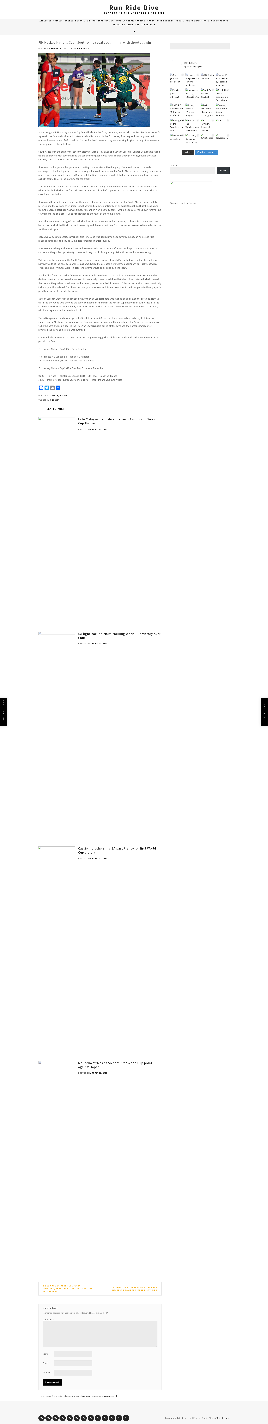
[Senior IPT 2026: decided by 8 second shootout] (223, 80)
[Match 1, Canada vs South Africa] (192, 141)
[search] (134, 31)
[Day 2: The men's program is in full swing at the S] (223, 95)
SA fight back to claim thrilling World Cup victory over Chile (119, 636)
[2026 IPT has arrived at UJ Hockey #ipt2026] (177, 110)
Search (173, 165)
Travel (180, 21)
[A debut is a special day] (177, 141)
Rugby (151, 21)
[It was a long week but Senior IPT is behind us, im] (192, 80)
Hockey (69, 21)
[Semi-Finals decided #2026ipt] (208, 95)
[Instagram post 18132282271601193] (192, 95)
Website (46, 1372)
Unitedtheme (222, 1418)
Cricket (58, 21)
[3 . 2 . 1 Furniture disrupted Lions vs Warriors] (208, 126)
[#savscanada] (223, 141)
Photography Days (197, 21)
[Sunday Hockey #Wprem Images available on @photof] (192, 110)
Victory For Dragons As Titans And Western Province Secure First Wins (134, 1288)
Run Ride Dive (134, 7)
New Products (219, 21)
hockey (55, 400)
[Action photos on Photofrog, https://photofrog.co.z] (208, 110)
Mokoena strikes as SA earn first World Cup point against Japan (115, 1065)
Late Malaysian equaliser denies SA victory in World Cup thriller (117, 421)
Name (45, 1353)
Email (45, 1363)
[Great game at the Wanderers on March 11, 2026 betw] (177, 126)
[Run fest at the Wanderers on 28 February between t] (192, 126)
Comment (48, 1319)
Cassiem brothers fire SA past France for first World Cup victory (117, 850)
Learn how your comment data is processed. (96, 1395)
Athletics (46, 21)
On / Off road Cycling (100, 21)
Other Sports (165, 21)
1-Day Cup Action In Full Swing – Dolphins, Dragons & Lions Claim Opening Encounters (68, 1289)
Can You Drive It (145, 24)
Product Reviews (123, 24)
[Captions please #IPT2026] (177, 95)
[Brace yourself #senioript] (177, 80)
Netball (80, 21)
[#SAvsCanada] (208, 141)
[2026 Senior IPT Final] (208, 80)
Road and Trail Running (130, 21)
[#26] (223, 126)
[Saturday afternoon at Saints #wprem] (223, 110)
